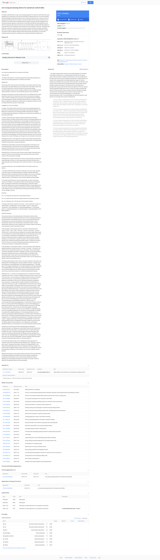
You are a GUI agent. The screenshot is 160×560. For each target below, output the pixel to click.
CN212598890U (6, 425)
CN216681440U (6, 431)
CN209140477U (6, 410)
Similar (81, 19)
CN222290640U (6, 446)
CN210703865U (6, 404)
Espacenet (66, 64)
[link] (4, 524)
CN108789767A (6, 392)
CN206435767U (6, 389)
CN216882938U (6, 416)
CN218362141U (6, 452)
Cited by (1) (62, 60)
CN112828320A (6, 434)
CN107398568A (6, 395)
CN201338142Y (6, 407)
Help (99, 557)
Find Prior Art (73, 19)
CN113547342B (6, 422)
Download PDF (63, 19)
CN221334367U (6, 458)
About (61, 557)
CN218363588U (6, 413)
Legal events (69, 60)
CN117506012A (6, 419)
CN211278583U (6, 428)
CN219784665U (6, 461)
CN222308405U (6, 449)
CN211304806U (6, 398)
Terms (85, 557)
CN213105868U (6, 401)
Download (78, 518)
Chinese (68, 23)
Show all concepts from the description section (14, 548)
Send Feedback (68, 557)
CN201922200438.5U (8, 476)
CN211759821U (6, 437)
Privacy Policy (93, 557)
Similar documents (76, 60)
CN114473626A (6, 372)
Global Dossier (73, 64)
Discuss (79, 64)
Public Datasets (78, 557)
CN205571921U (6, 443)
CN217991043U (6, 440)
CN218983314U (6, 455)
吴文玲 (63, 25)
